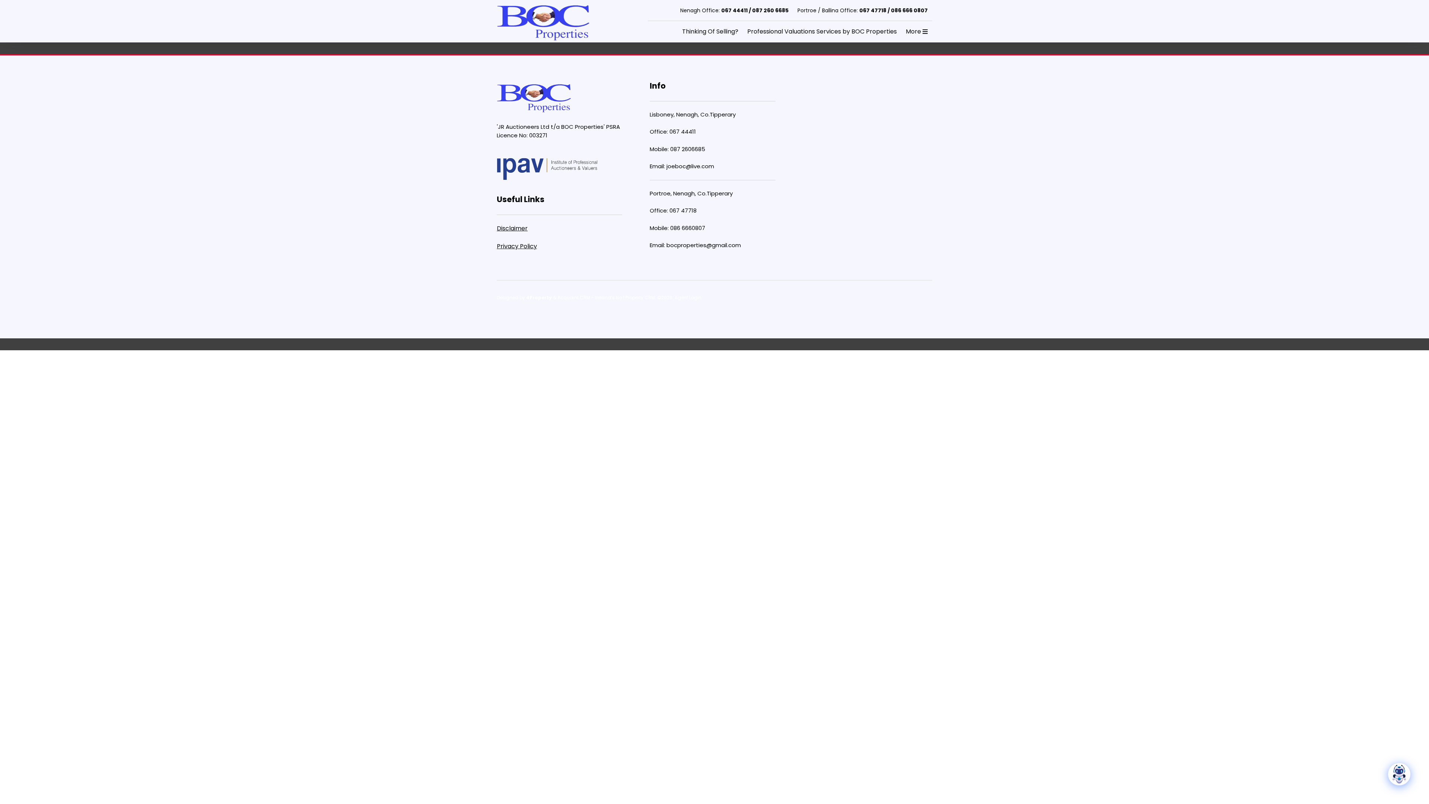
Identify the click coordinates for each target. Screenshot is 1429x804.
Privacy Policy (517, 246)
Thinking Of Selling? (710, 31)
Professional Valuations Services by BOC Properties (822, 31)
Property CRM (640, 297)
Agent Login (688, 297)
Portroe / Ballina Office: (862, 10)
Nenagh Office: (734, 10)
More (914, 31)
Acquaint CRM (573, 297)
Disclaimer (512, 228)
